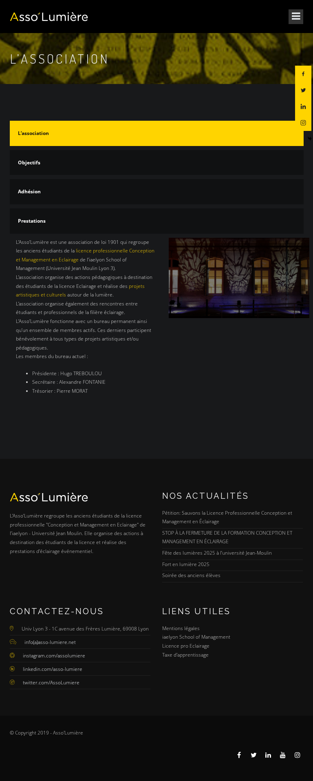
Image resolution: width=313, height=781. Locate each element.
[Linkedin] (303, 106)
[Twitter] (303, 90)
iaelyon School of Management (196, 636)
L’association (33, 133)
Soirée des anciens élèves (191, 575)
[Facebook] (303, 74)
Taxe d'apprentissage (185, 654)
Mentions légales (181, 628)
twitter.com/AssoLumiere (51, 682)
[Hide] (309, 138)
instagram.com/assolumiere (54, 655)
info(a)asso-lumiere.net (50, 642)
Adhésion (29, 191)
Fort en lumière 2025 (185, 564)
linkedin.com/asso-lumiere (52, 669)
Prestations (32, 220)
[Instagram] (303, 123)
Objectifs (29, 162)
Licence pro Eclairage (185, 645)
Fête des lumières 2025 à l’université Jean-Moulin (217, 552)
